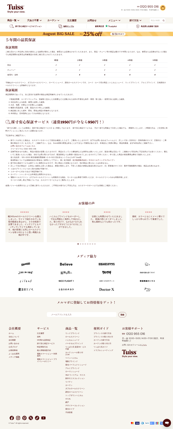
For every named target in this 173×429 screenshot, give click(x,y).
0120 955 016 (135, 333)
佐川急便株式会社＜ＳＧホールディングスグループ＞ (94, 160)
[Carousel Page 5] (87, 244)
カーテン (68, 385)
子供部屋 (68, 412)
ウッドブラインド (72, 333)
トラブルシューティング (103, 350)
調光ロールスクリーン (74, 392)
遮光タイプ (69, 409)
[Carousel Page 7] (92, 244)
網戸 (67, 402)
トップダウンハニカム (74, 395)
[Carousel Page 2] (80, 244)
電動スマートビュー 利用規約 (47, 355)
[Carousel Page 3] (82, 244)
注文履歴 (40, 333)
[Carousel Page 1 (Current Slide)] (78, 244)
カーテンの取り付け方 (102, 343)
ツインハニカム (71, 358)
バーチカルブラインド (74, 343)
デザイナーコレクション (75, 405)
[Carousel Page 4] (85, 244)
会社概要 (12, 340)
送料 (39, 337)
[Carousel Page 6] (90, 244)
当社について (14, 337)
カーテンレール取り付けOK (74, 353)
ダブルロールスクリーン (75, 388)
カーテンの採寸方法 (102, 340)
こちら (144, 345)
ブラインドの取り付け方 (103, 337)
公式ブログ (13, 347)
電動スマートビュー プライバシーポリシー (47, 360)
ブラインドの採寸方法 (102, 333)
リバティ (68, 382)
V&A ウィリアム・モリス (75, 375)
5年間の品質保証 (44, 340)
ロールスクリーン (72, 337)
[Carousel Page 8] (94, 244)
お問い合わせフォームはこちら (23, 146)
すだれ (68, 399)
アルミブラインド (72, 368)
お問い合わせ (14, 343)
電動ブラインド (71, 361)
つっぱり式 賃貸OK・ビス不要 (75, 348)
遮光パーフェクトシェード (76, 365)
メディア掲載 (14, 357)
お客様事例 (13, 350)
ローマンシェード (72, 371)
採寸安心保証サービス (46, 343)
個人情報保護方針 (44, 350)
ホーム (11, 333)
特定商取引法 (42, 347)
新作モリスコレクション (75, 378)
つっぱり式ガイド (101, 347)
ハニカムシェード (72, 340)
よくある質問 (14, 354)
